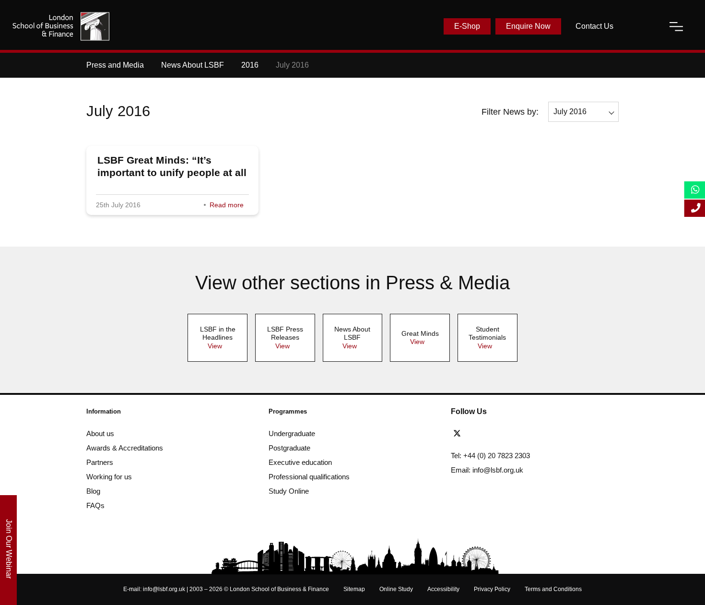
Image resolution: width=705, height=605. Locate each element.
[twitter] (459, 434)
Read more (227, 205)
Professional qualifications (309, 477)
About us (100, 433)
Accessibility (443, 589)
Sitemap (354, 589)
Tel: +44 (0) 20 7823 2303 (490, 455)
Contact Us (594, 26)
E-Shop (467, 26)
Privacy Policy (492, 589)
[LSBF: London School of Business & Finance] (61, 26)
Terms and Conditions (553, 589)
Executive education (300, 462)
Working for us (109, 477)
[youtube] (511, 434)
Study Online (289, 491)
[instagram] (526, 434)
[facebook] (476, 434)
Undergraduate (292, 433)
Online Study (396, 589)
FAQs (95, 505)
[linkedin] (494, 434)
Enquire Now (528, 26)
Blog (93, 491)
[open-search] (641, 26)
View (215, 346)
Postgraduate (289, 448)
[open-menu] (676, 26)
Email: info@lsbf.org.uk (487, 470)
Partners (99, 462)
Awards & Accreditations (124, 448)
